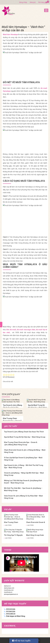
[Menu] (46, 10)
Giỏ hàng (42, 2)
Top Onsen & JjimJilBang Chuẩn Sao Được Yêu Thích (24, 432)
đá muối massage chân (26, 330)
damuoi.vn (7, 586)
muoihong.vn (8, 592)
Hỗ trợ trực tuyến (22, 641)
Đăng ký (33, 2)
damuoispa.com (9, 588)
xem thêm (8, 525)
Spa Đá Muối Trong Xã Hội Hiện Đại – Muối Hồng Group (24, 437)
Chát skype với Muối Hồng (15, 616)
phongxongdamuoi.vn (11, 594)
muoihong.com (8, 590)
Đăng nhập (23, 2)
